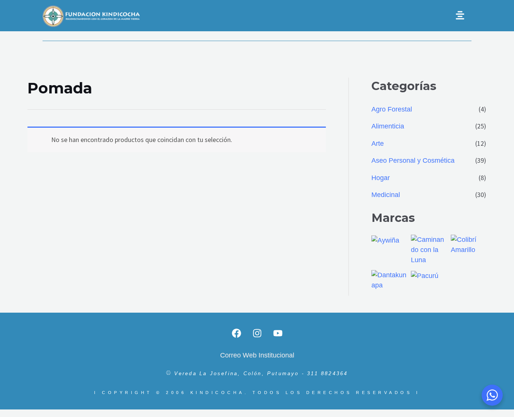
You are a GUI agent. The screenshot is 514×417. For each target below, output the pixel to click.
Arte (377, 143)
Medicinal (385, 195)
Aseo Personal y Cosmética (413, 160)
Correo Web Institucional (257, 355)
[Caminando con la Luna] (428, 249)
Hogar (380, 178)
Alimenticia (387, 126)
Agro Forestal (391, 109)
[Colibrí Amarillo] (468, 244)
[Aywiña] (385, 240)
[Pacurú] (424, 275)
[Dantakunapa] (389, 280)
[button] (328, 16)
